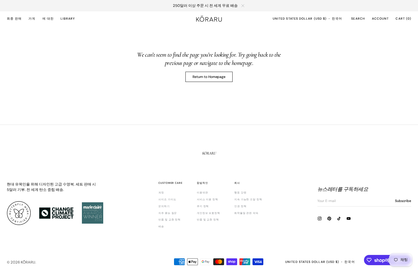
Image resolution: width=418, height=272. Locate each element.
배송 (161, 226)
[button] (299, 18)
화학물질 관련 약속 (246, 213)
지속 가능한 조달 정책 (248, 199)
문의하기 (164, 206)
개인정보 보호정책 (208, 213)
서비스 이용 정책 (207, 199)
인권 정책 (240, 206)
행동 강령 (240, 192)
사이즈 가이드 (167, 199)
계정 (161, 192)
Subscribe (403, 201)
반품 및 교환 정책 (169, 219)
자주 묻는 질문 (167, 213)
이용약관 (202, 192)
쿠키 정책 (203, 206)
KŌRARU (28, 262)
